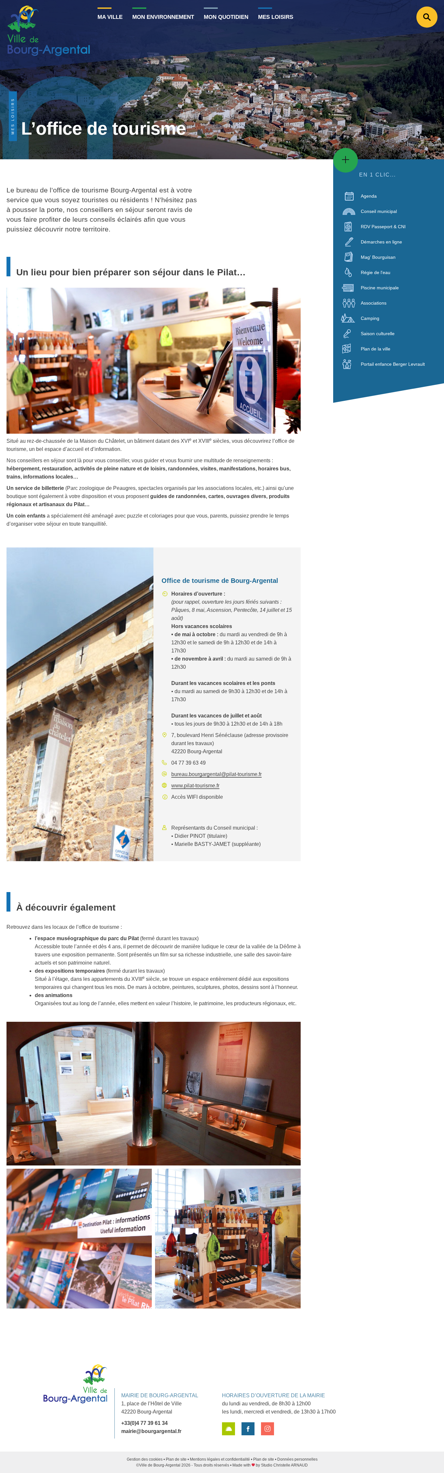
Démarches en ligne (381, 241)
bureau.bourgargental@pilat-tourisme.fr (216, 774)
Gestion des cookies (145, 1459)
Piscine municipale (380, 287)
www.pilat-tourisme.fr (195, 785)
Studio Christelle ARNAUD (284, 1465)
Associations (373, 303)
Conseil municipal (379, 211)
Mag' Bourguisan (378, 257)
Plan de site (176, 1459)
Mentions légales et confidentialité (220, 1459)
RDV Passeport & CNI (383, 226)
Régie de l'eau (375, 272)
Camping (370, 318)
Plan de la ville (375, 348)
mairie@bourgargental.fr (151, 1431)
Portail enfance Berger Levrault (393, 364)
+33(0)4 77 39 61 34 (144, 1423)
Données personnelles (297, 1459)
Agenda (369, 196)
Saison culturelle (378, 333)
